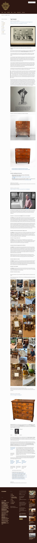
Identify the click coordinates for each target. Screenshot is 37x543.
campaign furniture (21, 183)
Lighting (3, 27)
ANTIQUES (8, 12)
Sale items (23, 12)
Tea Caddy (6, 521)
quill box (3, 519)
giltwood (16, 389)
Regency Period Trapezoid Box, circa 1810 (31, 522)
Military (34, 183)
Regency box (6, 519)
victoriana (7, 522)
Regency (4, 519)
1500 (2, 21)
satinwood (6, 520)
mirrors (22, 389)
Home (2, 12)
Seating (3, 31)
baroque (15, 388)
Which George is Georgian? (16, 395)
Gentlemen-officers (29, 183)
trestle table (11, 390)
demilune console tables (25, 388)
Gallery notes (19, 12)
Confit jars (17, 388)
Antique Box (5, 505)
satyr (31, 389)
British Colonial (13, 183)
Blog (11, 12)
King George (22, 482)
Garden (3, 26)
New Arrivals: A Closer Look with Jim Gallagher (20, 189)
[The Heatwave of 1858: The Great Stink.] (32, 535)
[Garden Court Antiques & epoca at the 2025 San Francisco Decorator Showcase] (32, 501)
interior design (19, 389)
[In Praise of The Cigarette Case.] (32, 527)
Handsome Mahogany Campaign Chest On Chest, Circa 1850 (20, 168)
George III (17, 482)
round (2, 520)
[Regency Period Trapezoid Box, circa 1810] (32, 518)
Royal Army (15, 184)
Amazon (13, 177)
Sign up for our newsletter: (22, 515)
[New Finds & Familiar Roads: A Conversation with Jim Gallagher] (32, 493)
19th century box (7, 502)
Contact (15, 12)
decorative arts (4, 509)
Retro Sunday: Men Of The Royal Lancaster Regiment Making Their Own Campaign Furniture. (21, 22)
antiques (13, 388)
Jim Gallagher (18, 393)
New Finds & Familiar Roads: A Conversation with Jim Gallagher (32, 496)
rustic (4, 520)
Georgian (32, 183)
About (5, 12)
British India (3, 508)
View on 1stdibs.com (14, 476)
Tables (3, 32)
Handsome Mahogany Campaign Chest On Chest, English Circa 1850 (21, 169)
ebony (8, 511)
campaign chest (17, 183)
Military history (12, 184)
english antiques (4, 512)
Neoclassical (25, 482)
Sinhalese (4, 521)
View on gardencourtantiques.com (22, 476)
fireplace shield (29, 388)
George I (12, 482)
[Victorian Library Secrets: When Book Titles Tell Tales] (32, 510)
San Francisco (29, 389)
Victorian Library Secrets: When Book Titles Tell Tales (31, 513)
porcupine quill (7, 518)
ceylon (5, 508)
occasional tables (25, 389)
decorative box (4, 510)
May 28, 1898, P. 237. (27, 179)
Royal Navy (18, 184)
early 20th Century (4, 511)
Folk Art (3, 25)
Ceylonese (7, 508)
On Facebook (4, 491)
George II (15, 482)
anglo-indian (4, 503)
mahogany (3, 517)
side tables (33, 389)
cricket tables (20, 388)
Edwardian (25, 183)
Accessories (3, 22)
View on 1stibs (14, 478)
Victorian (4, 522)
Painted (2, 518)
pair (4, 518)
